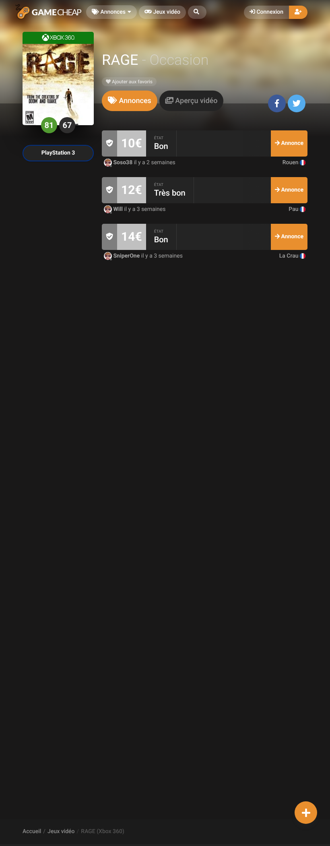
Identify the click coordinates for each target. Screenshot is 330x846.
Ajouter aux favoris (132, 82)
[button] (197, 12)
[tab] (129, 101)
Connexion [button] (269, 12)
